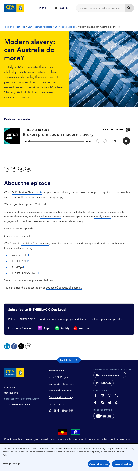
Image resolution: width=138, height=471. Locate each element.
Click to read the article (17, 236)
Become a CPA (57, 370)
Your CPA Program (59, 377)
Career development (61, 384)
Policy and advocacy (61, 397)
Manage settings (11, 463)
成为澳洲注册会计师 (61, 410)
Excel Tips (17, 267)
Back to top (66, 360)
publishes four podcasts (35, 243)
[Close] (132, 449)
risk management (50, 216)
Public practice (57, 404)
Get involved (11, 392)
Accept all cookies (98, 463)
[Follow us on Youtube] (103, 416)
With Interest (19, 255)
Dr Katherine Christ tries (26, 192)
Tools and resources (60, 390)
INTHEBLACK (19, 261)
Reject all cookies (122, 463)
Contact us (10, 387)
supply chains (102, 216)
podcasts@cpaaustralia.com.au (64, 287)
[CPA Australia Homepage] (14, 8)
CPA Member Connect (19, 404)
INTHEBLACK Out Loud (25, 273)
